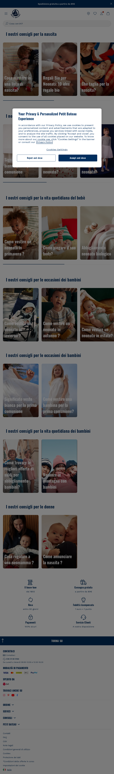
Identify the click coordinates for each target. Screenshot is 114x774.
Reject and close (34, 158)
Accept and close (78, 158)
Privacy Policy (44, 142)
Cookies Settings (57, 149)
